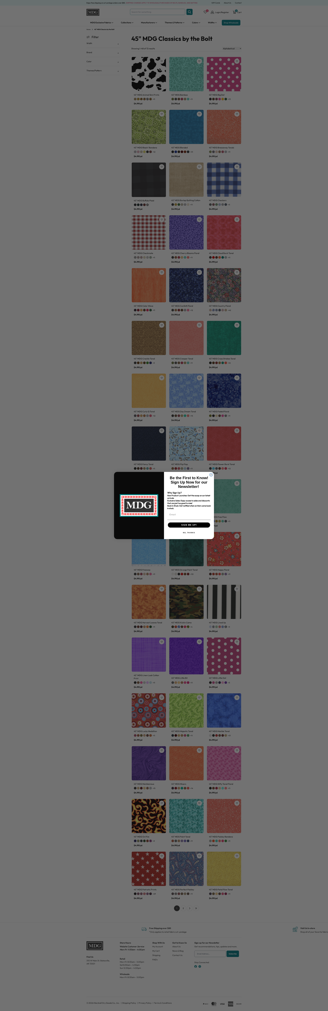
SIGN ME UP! (189, 525)
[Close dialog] (211, 474)
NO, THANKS (189, 533)
